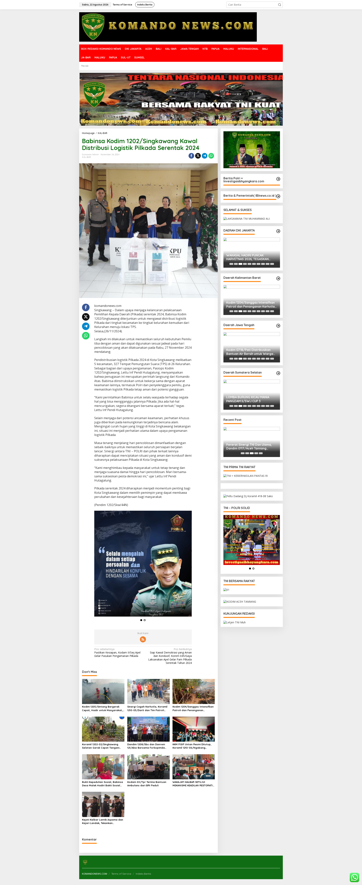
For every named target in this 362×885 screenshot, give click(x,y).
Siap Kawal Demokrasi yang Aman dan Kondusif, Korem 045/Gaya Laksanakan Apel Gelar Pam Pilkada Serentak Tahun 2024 (170, 656)
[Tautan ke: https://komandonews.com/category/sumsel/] (278, 373)
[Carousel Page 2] (236, 264)
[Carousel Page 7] (258, 264)
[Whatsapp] (211, 156)
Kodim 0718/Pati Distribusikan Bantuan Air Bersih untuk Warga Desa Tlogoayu (249, 352)
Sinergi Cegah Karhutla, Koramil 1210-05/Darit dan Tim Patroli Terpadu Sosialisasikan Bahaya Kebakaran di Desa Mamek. (147, 708)
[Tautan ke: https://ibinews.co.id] (278, 196)
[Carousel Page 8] (263, 264)
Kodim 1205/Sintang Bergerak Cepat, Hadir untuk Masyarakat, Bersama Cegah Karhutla (102, 708)
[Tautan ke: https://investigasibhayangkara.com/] (278, 179)
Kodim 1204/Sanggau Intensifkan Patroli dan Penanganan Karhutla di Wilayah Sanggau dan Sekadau (193, 708)
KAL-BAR (86, 157)
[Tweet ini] (198, 156)
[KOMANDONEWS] (168, 26)
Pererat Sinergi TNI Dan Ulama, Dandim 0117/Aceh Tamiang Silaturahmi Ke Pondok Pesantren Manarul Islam (250, 447)
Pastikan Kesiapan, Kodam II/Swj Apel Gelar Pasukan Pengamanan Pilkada (117, 652)
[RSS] (143, 639)
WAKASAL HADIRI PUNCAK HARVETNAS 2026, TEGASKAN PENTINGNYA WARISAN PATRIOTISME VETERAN (247, 257)
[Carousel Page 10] (272, 264)
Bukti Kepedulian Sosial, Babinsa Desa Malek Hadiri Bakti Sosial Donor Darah (102, 783)
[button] (279, 5)
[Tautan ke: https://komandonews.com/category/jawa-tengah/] (278, 325)
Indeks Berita (143, 873)
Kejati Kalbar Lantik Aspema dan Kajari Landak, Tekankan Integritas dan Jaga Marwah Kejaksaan (102, 821)
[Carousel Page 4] (245, 264)
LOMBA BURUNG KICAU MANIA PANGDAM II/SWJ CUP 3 (247, 399)
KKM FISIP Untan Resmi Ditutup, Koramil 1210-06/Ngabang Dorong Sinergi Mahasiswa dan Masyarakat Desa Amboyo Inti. (192, 746)
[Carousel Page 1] (231, 264)
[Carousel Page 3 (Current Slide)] (240, 264)
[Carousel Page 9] (267, 264)
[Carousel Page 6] (254, 264)
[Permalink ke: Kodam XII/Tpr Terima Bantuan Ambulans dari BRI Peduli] (148, 766)
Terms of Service (121, 873)
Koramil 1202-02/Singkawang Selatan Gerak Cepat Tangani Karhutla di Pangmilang (100, 746)
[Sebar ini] (191, 156)
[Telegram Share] (204, 156)
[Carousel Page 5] (249, 264)
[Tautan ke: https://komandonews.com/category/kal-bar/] (278, 278)
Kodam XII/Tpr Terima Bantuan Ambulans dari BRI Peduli (146, 783)
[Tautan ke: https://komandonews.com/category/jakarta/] (278, 231)
